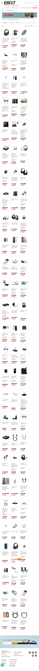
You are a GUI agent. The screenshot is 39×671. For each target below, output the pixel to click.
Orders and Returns (18, 652)
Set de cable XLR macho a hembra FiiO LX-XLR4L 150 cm (24, 487)
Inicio (3, 10)
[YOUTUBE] (33, 656)
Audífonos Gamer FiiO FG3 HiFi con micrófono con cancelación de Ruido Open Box (14, 553)
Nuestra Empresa (13, 659)
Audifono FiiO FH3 (23, 356)
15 (4, 66)
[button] (32, 26)
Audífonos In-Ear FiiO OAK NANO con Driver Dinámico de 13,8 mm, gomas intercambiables (5, 86)
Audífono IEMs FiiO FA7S (5, 400)
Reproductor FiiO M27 (14, 200)
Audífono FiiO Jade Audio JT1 (24, 464)
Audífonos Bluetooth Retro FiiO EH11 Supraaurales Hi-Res (14, 155)
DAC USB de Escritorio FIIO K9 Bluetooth (5, 444)
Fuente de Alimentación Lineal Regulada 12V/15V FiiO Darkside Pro (5, 155)
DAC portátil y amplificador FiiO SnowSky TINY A (5, 268)
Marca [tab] (17, 22)
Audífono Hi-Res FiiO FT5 (24, 311)
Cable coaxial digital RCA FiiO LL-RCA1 (24, 531)
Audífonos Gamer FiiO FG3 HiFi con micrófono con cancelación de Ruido (5, 40)
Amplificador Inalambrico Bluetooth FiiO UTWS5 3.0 (23, 378)
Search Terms (4, 654)
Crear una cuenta (15, 5)
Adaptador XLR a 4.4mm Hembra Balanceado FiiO (14, 423)
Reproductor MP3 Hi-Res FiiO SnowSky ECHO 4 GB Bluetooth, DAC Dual (24, 62)
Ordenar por (26, 25)
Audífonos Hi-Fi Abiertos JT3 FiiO (14, 223)
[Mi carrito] (36, 6)
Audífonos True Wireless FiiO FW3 (5, 334)
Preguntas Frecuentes (18, 655)
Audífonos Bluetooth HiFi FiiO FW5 (23, 334)
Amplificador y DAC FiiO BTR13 (5, 178)
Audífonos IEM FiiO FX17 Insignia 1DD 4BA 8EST (24, 85)
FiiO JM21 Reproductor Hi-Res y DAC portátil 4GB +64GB (14, 85)
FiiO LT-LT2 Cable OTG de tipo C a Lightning (5, 532)
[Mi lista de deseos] (34, 6)
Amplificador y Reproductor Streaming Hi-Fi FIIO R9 (5, 488)
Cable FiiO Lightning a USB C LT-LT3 (14, 444)
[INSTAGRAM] (33, 653)
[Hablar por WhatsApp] (2, 665)
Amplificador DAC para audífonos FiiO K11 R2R (14, 311)
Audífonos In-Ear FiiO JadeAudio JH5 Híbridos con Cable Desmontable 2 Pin (5, 109)
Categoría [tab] (5, 22)
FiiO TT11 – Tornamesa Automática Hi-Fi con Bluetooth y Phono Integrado (14, 131)
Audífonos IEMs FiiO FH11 (24, 423)
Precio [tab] (11, 22)
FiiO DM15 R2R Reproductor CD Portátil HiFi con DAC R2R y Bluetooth (24, 131)
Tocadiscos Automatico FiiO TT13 (5, 289)
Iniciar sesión (7, 5)
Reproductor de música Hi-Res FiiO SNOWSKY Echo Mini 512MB (24, 40)
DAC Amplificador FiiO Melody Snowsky (5, 246)
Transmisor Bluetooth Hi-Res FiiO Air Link (24, 268)
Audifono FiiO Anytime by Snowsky (14, 289)
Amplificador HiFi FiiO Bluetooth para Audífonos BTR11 (14, 247)
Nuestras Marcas (10, 10)
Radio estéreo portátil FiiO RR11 (24, 246)
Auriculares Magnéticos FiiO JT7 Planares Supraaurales (24, 224)
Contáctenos (16, 653)
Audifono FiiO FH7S (5, 356)
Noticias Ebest (4, 651)
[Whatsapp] (30, 653)
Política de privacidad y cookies (6, 652)
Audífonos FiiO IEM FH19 (23, 509)
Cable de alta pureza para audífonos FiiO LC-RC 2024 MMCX (5, 510)
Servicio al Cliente (4, 665)
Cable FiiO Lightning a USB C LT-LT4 (24, 443)
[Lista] (3, 26)
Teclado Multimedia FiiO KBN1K (14, 334)
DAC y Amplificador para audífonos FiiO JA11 (14, 577)
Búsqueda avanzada (6, 656)
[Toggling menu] (2, 2)
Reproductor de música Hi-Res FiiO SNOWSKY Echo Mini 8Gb (14, 179)
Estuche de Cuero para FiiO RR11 (5, 621)
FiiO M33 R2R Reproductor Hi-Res (14, 107)
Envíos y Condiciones (4, 663)
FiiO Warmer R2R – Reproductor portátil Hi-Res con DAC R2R (24, 108)
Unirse (14, 643)
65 (23, 359)
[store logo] (10, 3)
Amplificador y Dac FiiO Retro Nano (5, 599)
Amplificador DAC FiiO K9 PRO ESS (5, 377)
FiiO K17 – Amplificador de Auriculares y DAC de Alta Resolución (5, 201)
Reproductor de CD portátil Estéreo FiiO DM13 (5, 62)
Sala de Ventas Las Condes (13, 665)
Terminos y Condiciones (4, 660)
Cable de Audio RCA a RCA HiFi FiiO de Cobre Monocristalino (14, 622)
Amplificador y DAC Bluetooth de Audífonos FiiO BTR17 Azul (5, 553)
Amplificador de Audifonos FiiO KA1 (24, 576)
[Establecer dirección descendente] (36, 26)
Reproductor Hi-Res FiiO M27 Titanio (5, 130)
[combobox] (30, 3)
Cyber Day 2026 (13, 663)
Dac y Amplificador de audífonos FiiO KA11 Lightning (24, 553)
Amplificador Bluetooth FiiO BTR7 (14, 377)
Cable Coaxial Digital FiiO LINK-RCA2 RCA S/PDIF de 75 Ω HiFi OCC (24, 622)
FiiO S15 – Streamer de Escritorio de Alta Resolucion (5, 312)
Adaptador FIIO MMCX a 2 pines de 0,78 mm (14, 400)
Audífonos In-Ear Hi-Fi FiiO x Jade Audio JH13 (24, 200)
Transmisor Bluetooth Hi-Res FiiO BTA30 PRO (14, 356)
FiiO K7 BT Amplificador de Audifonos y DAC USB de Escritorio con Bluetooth (24, 401)
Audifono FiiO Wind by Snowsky (5, 223)
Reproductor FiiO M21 (14, 39)
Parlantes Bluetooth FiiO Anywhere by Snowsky (14, 600)
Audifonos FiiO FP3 (14, 61)
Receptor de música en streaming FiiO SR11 (14, 510)
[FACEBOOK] (36, 653)
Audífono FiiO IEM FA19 (14, 487)
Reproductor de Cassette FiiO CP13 (24, 289)
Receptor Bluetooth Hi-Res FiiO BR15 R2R (14, 268)
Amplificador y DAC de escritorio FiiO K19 (5, 576)
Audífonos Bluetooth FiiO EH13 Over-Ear (23, 154)
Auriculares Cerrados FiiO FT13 (23, 178)
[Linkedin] (36, 656)
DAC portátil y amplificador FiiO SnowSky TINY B (24, 599)
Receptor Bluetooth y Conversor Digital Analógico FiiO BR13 (14, 465)
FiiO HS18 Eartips (14, 531)
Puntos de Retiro (13, 661)
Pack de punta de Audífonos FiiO (5, 423)
